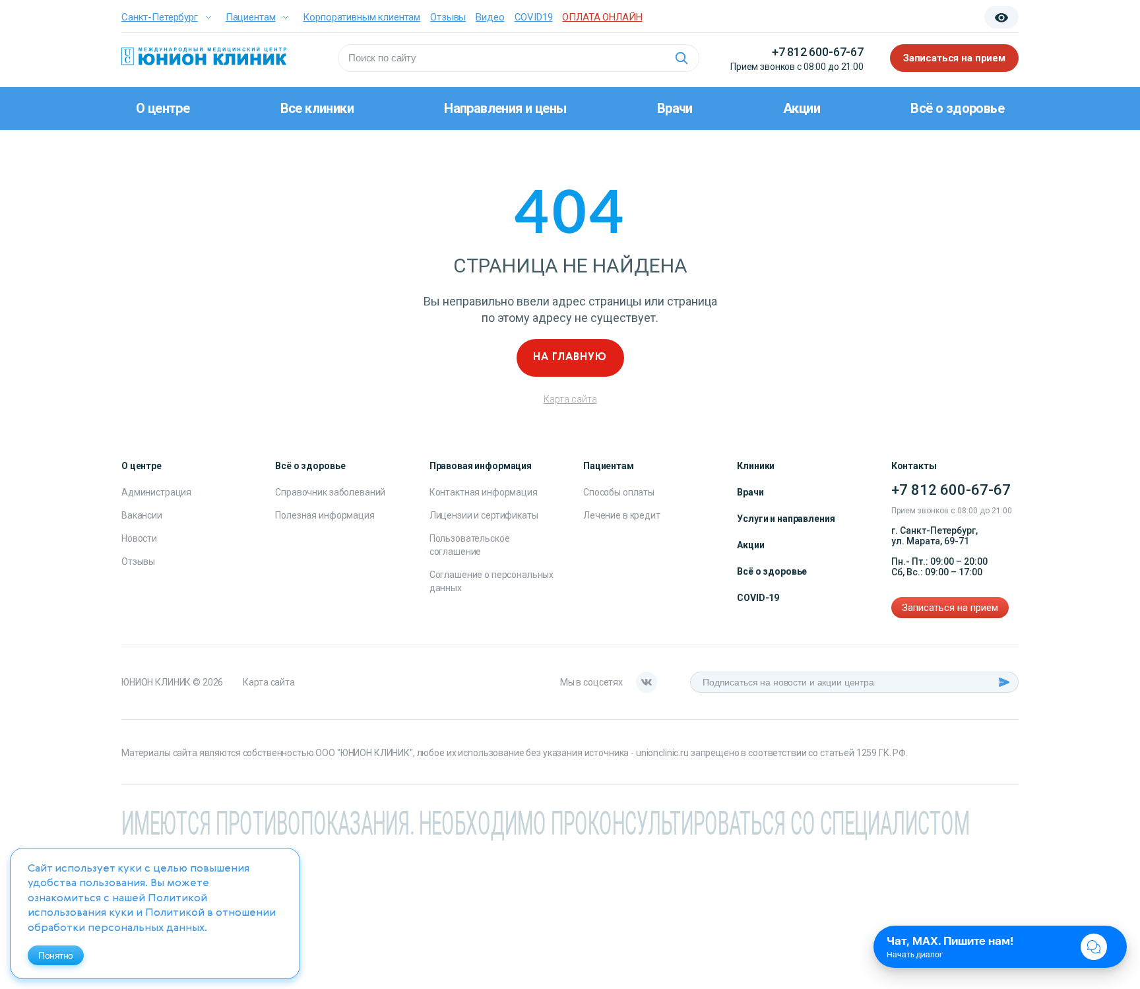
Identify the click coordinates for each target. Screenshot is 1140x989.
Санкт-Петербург (159, 17)
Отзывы (448, 17)
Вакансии (141, 515)
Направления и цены (505, 108)
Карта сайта (570, 399)
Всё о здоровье (957, 108)
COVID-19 (758, 597)
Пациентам (251, 17)
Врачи (675, 108)
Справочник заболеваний (330, 492)
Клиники (756, 466)
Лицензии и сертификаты (483, 515)
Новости (139, 538)
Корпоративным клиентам (361, 17)
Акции (801, 108)
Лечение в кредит (621, 515)
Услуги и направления (786, 518)
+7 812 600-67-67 (818, 52)
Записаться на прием (954, 58)
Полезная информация (324, 515)
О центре (162, 108)
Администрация (156, 492)
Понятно (55, 955)
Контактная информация (483, 492)
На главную (570, 357)
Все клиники (317, 108)
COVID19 (534, 17)
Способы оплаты (618, 492)
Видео (490, 17)
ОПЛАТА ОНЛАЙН (602, 17)
